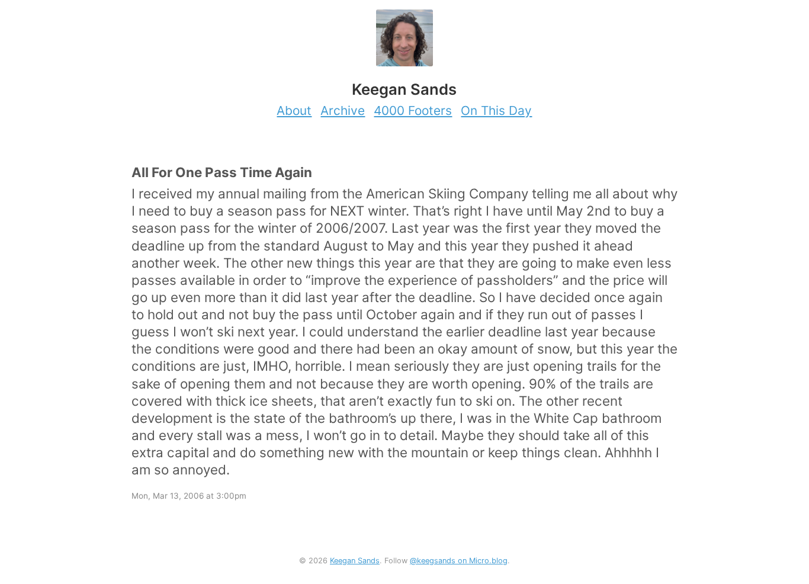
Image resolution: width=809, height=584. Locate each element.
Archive (342, 110)
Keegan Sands (355, 560)
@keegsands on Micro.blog (459, 560)
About (294, 110)
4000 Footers (413, 110)
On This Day (496, 110)
